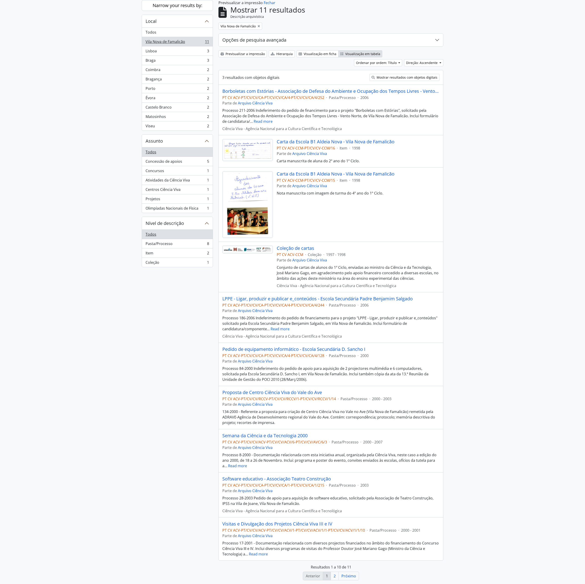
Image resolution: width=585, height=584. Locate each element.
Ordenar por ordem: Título (377, 63)
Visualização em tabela (362, 54)
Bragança (177, 80)
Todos (151, 32)
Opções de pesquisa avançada (254, 40)
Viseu (177, 127)
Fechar (269, 2)
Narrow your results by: (177, 5)
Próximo (348, 576)
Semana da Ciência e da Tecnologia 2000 (265, 435)
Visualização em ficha (319, 54)
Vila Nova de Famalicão (177, 42)
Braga (177, 61)
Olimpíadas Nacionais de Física (177, 209)
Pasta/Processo (177, 244)
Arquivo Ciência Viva (255, 103)
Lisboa (177, 52)
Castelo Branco (177, 108)
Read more (263, 121)
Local (151, 21)
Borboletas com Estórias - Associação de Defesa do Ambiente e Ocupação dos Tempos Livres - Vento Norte (330, 91)
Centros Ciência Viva (177, 190)
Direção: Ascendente (422, 63)
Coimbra (177, 71)
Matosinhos (177, 117)
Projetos (177, 200)
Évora (177, 99)
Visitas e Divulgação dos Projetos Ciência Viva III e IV (277, 524)
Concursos (177, 172)
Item (177, 254)
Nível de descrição (165, 223)
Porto (177, 89)
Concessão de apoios (177, 162)
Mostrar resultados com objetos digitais (406, 77)
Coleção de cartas (295, 248)
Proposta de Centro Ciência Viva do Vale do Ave (272, 392)
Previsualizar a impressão (245, 54)
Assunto (154, 141)
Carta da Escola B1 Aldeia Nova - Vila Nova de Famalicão (335, 141)
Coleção (177, 263)
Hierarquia (284, 54)
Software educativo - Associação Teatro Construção (276, 479)
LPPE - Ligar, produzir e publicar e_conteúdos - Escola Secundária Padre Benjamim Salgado (317, 298)
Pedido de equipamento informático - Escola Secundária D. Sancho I (293, 349)
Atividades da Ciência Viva (177, 181)
